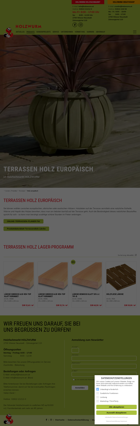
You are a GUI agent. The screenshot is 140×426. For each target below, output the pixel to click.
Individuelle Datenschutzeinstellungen (116, 417)
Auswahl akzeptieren (116, 412)
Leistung (103, 397)
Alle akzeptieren (116, 407)
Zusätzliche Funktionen (109, 393)
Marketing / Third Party (109, 401)
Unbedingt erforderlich (109, 389)
